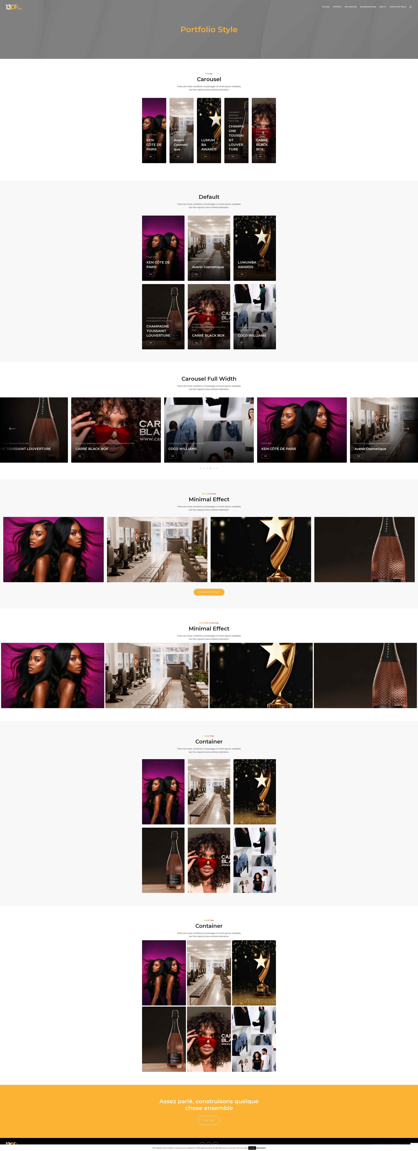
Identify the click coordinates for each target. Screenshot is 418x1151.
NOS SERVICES (351, 7)
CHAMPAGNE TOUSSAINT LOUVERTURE (158, 330)
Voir (150, 156)
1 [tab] (200, 468)
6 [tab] (217, 468)
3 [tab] (207, 468)
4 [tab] (210, 468)
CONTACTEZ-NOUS (397, 7)
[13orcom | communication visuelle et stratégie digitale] (13, 6)
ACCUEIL (326, 7)
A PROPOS (337, 7)
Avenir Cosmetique (181, 144)
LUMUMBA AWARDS (371, 449)
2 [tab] (203, 468)
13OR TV (382, 7)
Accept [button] (252, 1148)
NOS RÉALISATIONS (368, 7)
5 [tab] (213, 468)
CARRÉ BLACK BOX (262, 144)
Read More (261, 1148)
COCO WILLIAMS (252, 335)
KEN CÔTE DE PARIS (154, 144)
